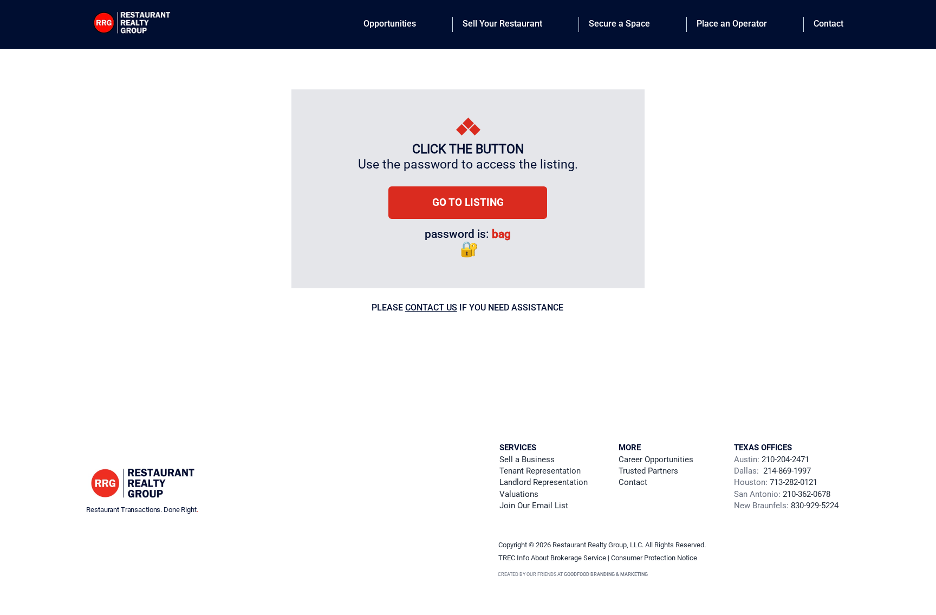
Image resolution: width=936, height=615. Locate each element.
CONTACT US (431, 307)
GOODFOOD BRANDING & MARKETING (606, 574)
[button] (533, 505)
